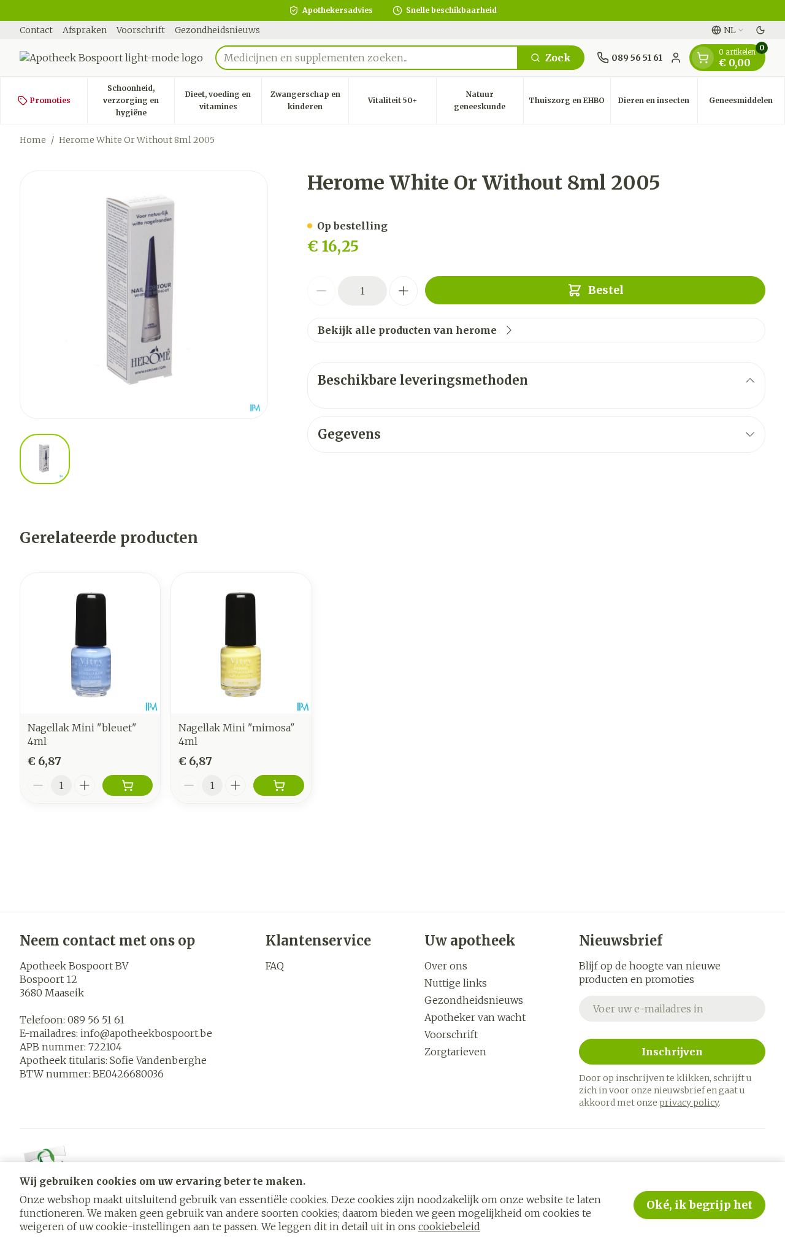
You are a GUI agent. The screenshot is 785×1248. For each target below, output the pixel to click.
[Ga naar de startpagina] (111, 57)
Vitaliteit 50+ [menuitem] (401, 103)
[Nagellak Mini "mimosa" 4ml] (241, 643)
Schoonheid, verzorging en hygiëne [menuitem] (138, 100)
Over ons (445, 966)
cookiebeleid (449, 1226)
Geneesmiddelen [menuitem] (746, 103)
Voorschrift (141, 30)
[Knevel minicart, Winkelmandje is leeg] (703, 58)
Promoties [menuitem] (50, 100)
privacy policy (689, 1102)
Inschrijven (672, 1052)
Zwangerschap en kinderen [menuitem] (309, 100)
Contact (36, 30)
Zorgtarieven (455, 1052)
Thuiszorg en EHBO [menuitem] (569, 103)
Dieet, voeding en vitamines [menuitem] (223, 100)
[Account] (676, 58)
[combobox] (366, 57)
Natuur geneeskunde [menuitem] (488, 100)
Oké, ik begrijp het (699, 1205)
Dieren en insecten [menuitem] (657, 103)
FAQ (275, 966)
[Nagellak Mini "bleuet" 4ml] (90, 643)
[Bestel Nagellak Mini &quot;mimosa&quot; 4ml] (278, 785)
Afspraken (85, 30)
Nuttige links (455, 983)
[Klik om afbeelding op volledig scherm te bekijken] (143, 294)
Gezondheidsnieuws (217, 30)
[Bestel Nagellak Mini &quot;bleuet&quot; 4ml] (127, 785)
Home (33, 139)
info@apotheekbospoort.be (146, 1033)
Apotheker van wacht (475, 1017)
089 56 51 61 (95, 1020)
